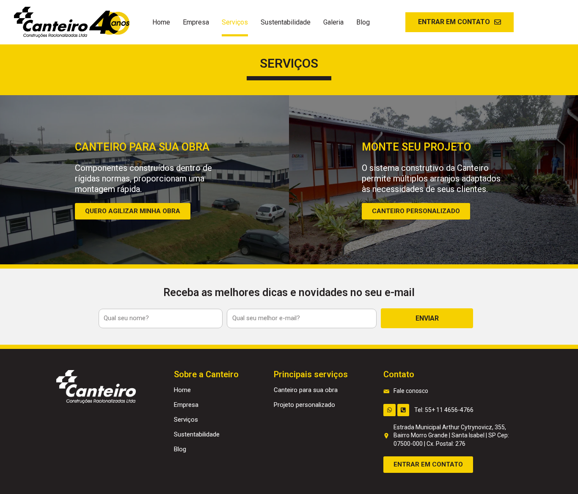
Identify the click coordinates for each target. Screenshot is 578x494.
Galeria (333, 22)
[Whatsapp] (389, 410)
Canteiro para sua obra (306, 390)
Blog (363, 22)
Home (161, 22)
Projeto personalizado (304, 405)
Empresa (196, 22)
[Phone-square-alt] (403, 410)
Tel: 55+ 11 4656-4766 (443, 409)
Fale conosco (411, 390)
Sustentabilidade (286, 22)
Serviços (235, 22)
